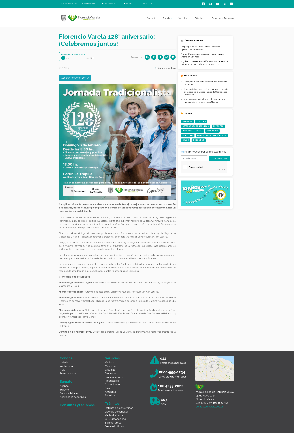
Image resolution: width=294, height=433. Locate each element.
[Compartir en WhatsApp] (166, 57)
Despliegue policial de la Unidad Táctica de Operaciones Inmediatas (200, 48)
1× (92, 58)
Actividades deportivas (73, 397)
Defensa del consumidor (119, 408)
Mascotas (110, 366)
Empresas (110, 373)
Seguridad (198, 140)
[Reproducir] (63, 58)
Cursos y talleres (69, 393)
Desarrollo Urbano (115, 426)
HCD (62, 369)
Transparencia (68, 373)
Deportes (218, 126)
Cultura (201, 121)
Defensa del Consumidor (196, 126)
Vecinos (109, 362)
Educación (212, 131)
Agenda (64, 386)
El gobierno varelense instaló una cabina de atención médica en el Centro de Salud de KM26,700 (204, 62)
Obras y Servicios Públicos (211, 135)
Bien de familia (113, 422)
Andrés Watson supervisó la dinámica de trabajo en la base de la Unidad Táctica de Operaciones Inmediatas (206, 92)
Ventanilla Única (114, 415)
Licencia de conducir (116, 411)
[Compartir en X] (153, 57)
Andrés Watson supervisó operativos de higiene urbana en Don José (202, 55)
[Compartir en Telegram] (173, 57)
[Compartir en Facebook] (147, 57)
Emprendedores (114, 377)
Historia (64, 362)
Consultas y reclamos (77, 405)
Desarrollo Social (193, 131)
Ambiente (187, 121)
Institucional (66, 366)
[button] (66, 142)
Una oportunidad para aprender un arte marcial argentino (205, 83)
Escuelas (110, 369)
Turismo (64, 389)
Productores (112, 380)
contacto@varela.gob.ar (209, 406)
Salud (186, 140)
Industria (188, 135)
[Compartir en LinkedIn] (160, 57)
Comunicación (113, 384)
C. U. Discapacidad (115, 419)
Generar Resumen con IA (75, 77)
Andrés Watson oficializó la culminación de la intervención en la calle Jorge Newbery (204, 100)
